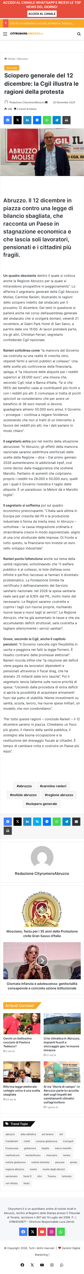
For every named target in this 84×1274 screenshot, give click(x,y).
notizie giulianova (16, 1162)
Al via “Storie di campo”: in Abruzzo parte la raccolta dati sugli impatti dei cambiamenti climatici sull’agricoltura (62, 1094)
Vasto (26, 1183)
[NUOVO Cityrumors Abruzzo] (26, 34)
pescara (59, 1162)
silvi (39, 1176)
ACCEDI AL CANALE (42, 13)
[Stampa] (66, 120)
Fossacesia (12, 1148)
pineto (73, 1162)
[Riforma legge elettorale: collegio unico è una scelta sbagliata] (21, 1072)
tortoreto (67, 1176)
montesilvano (33, 1155)
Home (11, 58)
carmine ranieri (54, 786)
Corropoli (68, 1141)
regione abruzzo (60, 795)
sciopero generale (42, 804)
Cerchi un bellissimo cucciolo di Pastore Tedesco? (42, 23)
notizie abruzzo (24, 795)
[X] (17, 120)
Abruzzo (22, 58)
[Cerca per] (79, 35)
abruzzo (25, 786)
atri (61, 1134)
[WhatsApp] (47, 120)
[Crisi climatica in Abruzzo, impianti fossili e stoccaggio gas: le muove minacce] (62, 1023)
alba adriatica (28, 1134)
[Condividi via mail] (76, 822)
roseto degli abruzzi (54, 1169)
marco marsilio (63, 1148)
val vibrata (12, 1183)
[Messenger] (37, 120)
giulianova (30, 1148)
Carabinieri (12, 1141)
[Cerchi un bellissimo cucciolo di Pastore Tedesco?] (21, 1023)
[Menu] (5, 35)
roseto (33, 1169)
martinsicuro (13, 1155)
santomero (12, 1176)
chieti (27, 1141)
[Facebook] (8, 120)
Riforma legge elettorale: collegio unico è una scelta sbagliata (21, 1090)
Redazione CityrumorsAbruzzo (27, 102)
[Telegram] (57, 120)
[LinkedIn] (27, 120)
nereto (66, 1155)
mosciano (51, 1155)
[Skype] (37, 822)
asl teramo (48, 1134)
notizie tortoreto (40, 1162)
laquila (45, 1148)
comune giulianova (46, 1141)
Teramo (52, 1176)
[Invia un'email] (46, 102)
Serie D (27, 1176)
